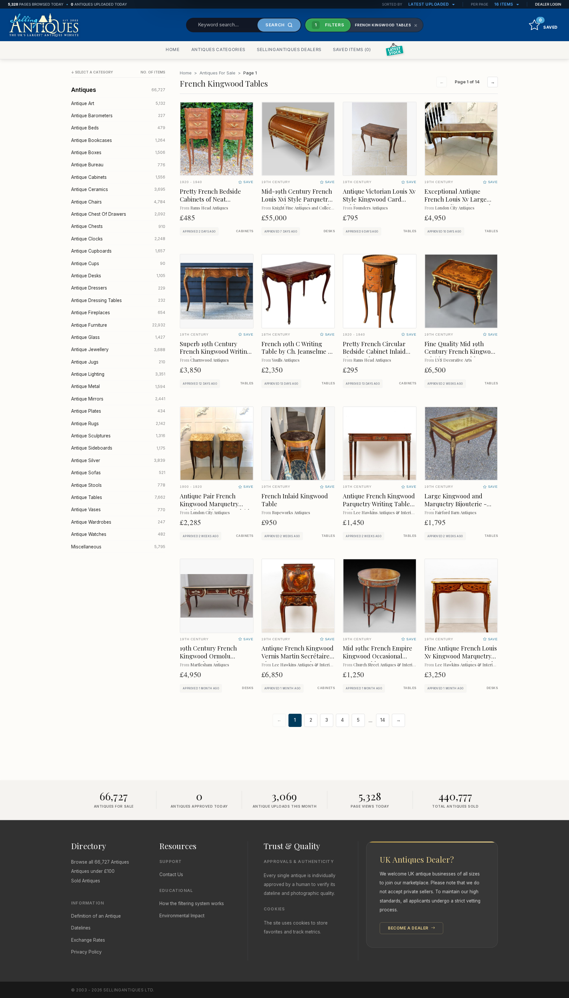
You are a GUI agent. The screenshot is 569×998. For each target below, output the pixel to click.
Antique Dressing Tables (118, 300)
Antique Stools (118, 485)
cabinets (245, 231)
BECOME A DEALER (409, 928)
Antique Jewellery (118, 349)
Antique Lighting (118, 374)
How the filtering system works (191, 903)
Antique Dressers (118, 288)
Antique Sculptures (118, 435)
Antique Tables (118, 497)
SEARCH (275, 24)
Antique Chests (118, 226)
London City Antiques (454, 207)
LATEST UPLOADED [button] (429, 4)
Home (186, 72)
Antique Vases (118, 509)
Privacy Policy (86, 952)
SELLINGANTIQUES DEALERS (289, 49)
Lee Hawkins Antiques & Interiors (385, 512)
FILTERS (329, 24)
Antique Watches (118, 534)
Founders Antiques (370, 207)
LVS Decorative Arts (453, 360)
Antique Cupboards (118, 251)
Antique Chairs (118, 202)
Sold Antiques (85, 880)
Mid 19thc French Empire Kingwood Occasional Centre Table (377, 656)
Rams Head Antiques (209, 207)
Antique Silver (118, 460)
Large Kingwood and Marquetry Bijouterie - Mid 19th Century (455, 504)
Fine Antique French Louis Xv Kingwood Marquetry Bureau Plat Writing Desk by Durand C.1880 (460, 660)
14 (382, 720)
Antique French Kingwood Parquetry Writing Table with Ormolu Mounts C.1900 (379, 508)
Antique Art (118, 103)
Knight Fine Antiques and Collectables (306, 207)
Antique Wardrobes (118, 522)
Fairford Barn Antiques (455, 512)
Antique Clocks (118, 238)
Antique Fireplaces (118, 312)
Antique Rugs (118, 423)
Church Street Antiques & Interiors (385, 664)
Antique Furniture (118, 325)
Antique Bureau (118, 164)
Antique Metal (118, 386)
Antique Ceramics (118, 189)
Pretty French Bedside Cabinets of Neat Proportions (210, 199)
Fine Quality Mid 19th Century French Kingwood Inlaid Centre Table (461, 352)
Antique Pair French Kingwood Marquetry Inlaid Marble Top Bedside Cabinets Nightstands (216, 508)
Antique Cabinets (118, 177)
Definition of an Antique (96, 916)
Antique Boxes (118, 152)
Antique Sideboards (118, 448)
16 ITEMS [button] (504, 4)
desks (329, 231)
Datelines (81, 927)
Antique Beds (118, 127)
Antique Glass (118, 337)
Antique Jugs (118, 362)
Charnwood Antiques (209, 360)
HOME (173, 49)
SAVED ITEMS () (352, 49)
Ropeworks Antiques (291, 512)
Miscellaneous (118, 546)
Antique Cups (118, 263)
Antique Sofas (118, 472)
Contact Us (171, 874)
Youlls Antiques (286, 360)
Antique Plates (118, 411)
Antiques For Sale (217, 72)
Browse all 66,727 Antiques (100, 862)
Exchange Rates (88, 940)
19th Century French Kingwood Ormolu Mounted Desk (208, 656)
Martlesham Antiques (209, 664)
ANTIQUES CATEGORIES (218, 49)
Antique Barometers (118, 115)
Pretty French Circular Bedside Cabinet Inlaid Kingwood (374, 352)
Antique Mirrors (118, 399)
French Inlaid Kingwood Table (294, 500)
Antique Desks (118, 275)
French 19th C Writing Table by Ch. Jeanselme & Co (297, 352)
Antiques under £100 (93, 871)
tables (410, 231)
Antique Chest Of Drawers (118, 214)
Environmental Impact (181, 915)
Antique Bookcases (118, 140)
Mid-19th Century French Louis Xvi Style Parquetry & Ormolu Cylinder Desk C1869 (296, 203)
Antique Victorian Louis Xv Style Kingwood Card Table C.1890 (379, 199)
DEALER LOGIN (548, 4)
